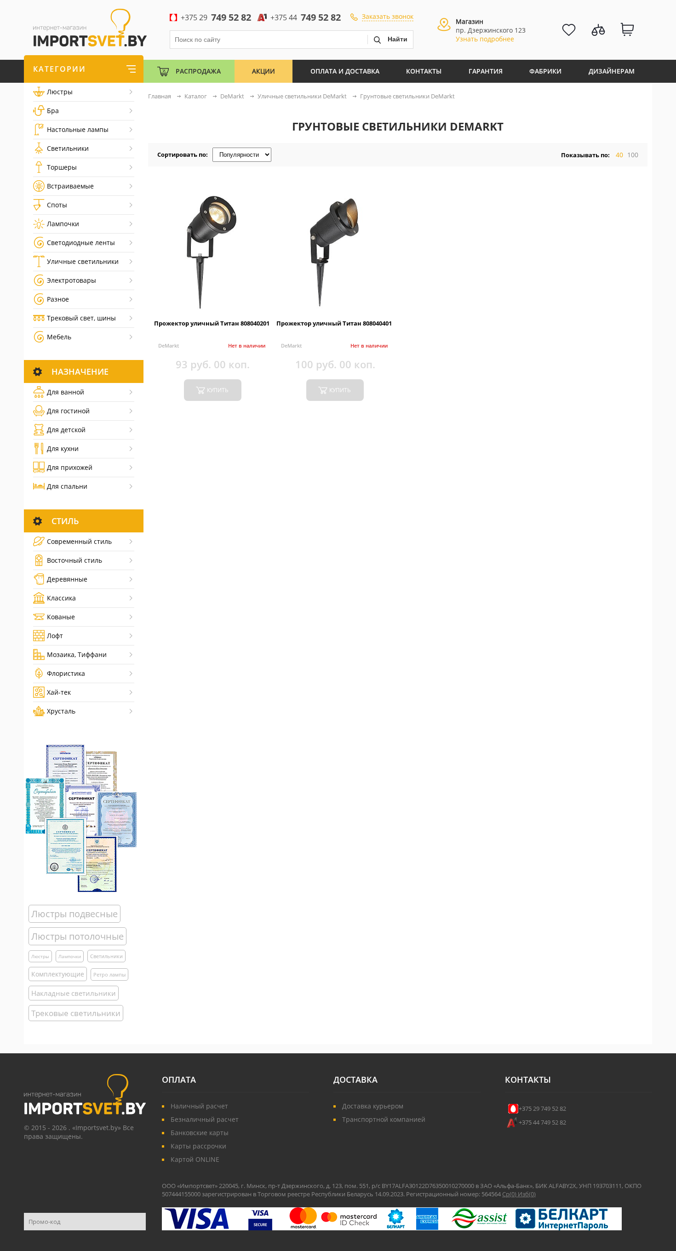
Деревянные (67, 579)
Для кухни (63, 448)
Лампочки (63, 223)
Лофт (55, 635)
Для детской (66, 429)
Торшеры (62, 167)
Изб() (527, 1194)
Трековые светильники (75, 1013)
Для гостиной (68, 410)
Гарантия (486, 71)
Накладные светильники (73, 993)
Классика (61, 598)
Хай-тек (59, 692)
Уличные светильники (83, 261)
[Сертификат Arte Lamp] (81, 818)
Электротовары (71, 280)
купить (218, 390)
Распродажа (198, 71)
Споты (57, 204)
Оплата (179, 1079)
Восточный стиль (74, 560)
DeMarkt (168, 345)
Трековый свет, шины (81, 318)
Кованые (61, 616)
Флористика (66, 673)
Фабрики (545, 71)
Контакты (423, 71)
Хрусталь (61, 711)
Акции (263, 71)
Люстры (60, 91)
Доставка (355, 1079)
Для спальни (67, 486)
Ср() (510, 1194)
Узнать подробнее (485, 38)
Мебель (59, 336)
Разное (58, 299)
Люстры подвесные (74, 914)
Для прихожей (69, 467)
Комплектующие (57, 974)
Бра (53, 110)
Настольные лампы (78, 129)
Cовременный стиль (79, 541)
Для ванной (65, 392)
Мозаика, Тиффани (77, 654)
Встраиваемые (70, 186)
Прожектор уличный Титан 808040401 (334, 323)
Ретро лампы (109, 974)
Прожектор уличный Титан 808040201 (211, 323)
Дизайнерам (612, 71)
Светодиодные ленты (81, 242)
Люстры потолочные (77, 936)
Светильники (68, 148)
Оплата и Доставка (344, 71)
